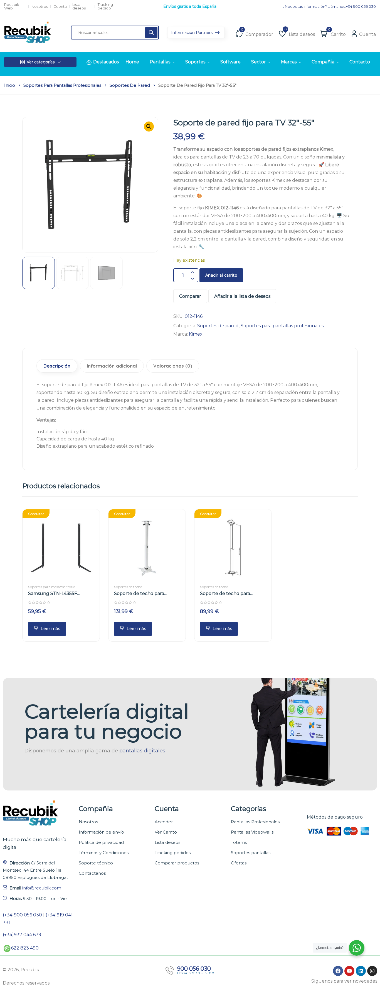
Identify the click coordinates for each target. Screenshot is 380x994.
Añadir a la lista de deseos (242, 296)
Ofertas (238, 863)
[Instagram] (372, 971)
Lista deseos (79, 6)
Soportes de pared (130, 85)
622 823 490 (25, 948)
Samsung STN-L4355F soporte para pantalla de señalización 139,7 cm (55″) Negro (57, 594)
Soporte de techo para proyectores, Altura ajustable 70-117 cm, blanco (232, 594)
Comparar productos (177, 863)
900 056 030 (194, 968)
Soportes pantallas (250, 852)
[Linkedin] (361, 971)
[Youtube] (349, 971)
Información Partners (192, 32)
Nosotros (39, 6)
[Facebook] (338, 971)
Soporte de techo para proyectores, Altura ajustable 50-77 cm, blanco (146, 594)
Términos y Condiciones (104, 852)
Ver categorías (41, 62)
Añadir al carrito (221, 275)
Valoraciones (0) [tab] (172, 366)
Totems (239, 842)
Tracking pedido (105, 6)
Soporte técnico (96, 863)
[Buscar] (151, 32)
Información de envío (101, 832)
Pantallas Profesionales (255, 821)
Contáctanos (92, 873)
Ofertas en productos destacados (189, 6)
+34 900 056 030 (361, 6)
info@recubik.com (41, 888)
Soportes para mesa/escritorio (51, 587)
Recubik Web (11, 6)
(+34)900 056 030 (22, 915)
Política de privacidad (101, 842)
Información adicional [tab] (112, 366)
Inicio (9, 85)
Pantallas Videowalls (252, 832)
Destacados (106, 62)
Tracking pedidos (173, 852)
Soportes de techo (128, 587)
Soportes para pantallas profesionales (62, 85)
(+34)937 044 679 (22, 934)
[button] (149, 127)
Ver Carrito (166, 832)
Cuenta (60, 6)
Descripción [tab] (56, 366)
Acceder (164, 821)
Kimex (196, 334)
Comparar (190, 296)
